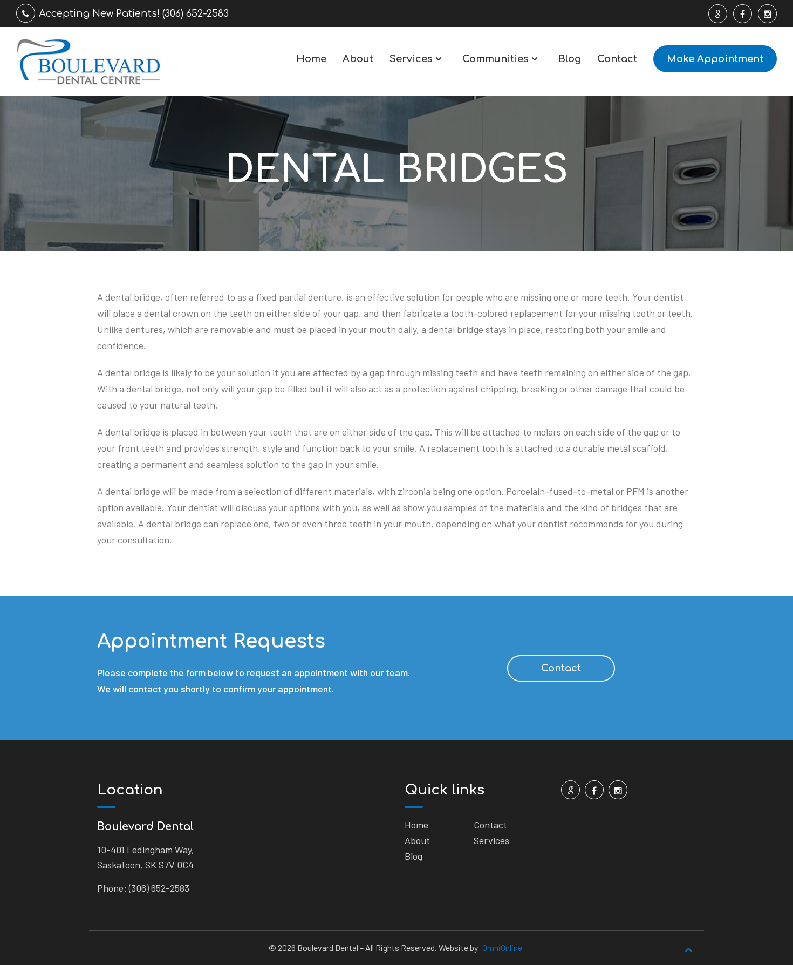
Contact (617, 58)
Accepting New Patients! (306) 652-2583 (134, 13)
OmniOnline (502, 947)
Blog (569, 58)
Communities (495, 58)
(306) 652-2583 (159, 888)
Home (311, 58)
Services (410, 58)
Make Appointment (715, 58)
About (358, 58)
